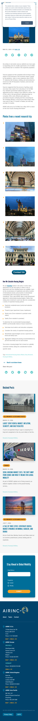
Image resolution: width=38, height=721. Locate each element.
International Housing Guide (13, 354)
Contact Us (19, 272)
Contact (16, 617)
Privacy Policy (8, 714)
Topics (10, 617)
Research (30, 354)
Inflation (22, 354)
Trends (6, 465)
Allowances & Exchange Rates (14, 416)
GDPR (19, 714)
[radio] (10, 582)
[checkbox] (19, 584)
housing (9, 286)
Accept (27, 23)
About (4, 617)
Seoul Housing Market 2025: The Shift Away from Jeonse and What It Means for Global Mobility (18, 475)
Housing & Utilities (7, 357)
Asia (26, 354)
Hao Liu (17, 49)
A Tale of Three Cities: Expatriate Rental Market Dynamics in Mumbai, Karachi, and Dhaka (18, 529)
